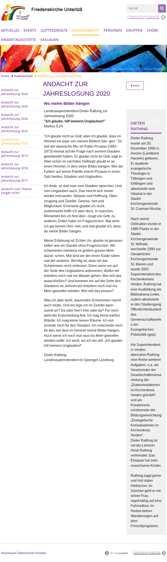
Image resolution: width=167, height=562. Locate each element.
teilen (135, 85)
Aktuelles (10, 30)
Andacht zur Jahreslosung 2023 (14, 129)
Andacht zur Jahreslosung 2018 (14, 166)
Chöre (152, 30)
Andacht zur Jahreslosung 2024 (14, 117)
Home (5, 76)
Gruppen (134, 30)
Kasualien (49, 39)
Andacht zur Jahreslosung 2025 (14, 104)
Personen (113, 30)
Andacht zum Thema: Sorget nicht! (16, 191)
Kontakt (40, 553)
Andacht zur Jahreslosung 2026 (14, 92)
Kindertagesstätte (18, 39)
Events (30, 30)
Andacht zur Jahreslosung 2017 (14, 178)
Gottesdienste (54, 30)
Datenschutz (26, 553)
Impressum (9, 553)
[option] (83, 58)
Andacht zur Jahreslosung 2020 (59, 76)
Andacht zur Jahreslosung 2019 (14, 154)
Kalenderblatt (85, 30)
